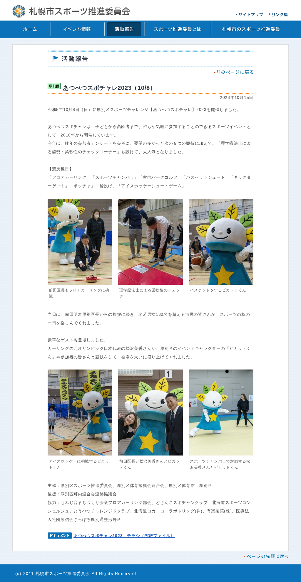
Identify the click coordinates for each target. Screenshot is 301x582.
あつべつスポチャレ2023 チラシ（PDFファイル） (124, 535)
